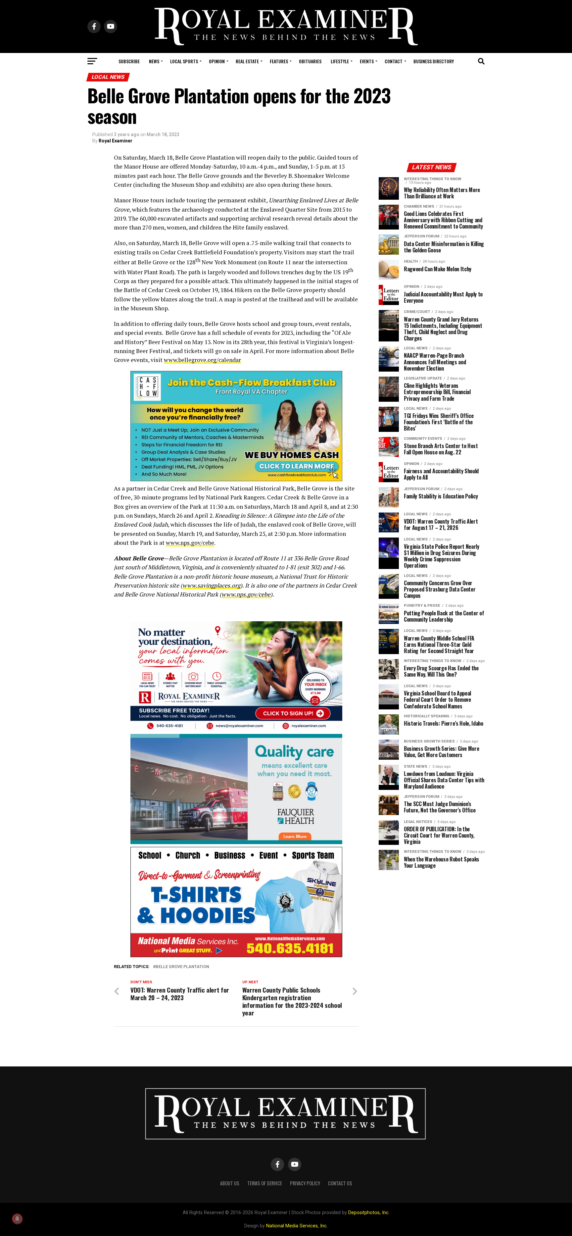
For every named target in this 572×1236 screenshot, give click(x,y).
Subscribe (129, 61)
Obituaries (310, 61)
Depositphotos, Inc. (369, 1212)
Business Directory (433, 61)
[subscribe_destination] (236, 729)
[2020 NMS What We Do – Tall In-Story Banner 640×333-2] (236, 955)
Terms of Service (264, 1183)
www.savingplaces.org (211, 585)
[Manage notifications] (17, 1218)
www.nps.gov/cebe (190, 542)
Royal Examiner (115, 140)
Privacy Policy (305, 1183)
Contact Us (340, 1183)
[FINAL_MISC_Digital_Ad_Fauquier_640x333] (236, 842)
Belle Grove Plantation (182, 967)
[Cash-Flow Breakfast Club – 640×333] (236, 479)
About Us (229, 1183)
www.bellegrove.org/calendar (202, 360)
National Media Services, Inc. (297, 1226)
